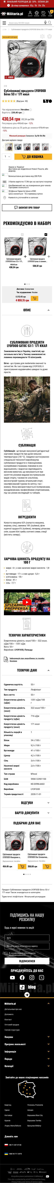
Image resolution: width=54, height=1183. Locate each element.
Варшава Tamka (34, 1121)
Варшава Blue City (35, 1115)
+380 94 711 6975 (15, 1154)
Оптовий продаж (12, 1025)
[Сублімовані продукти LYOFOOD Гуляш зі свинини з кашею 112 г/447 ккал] (37, 244)
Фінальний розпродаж (35, 896)
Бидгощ (8, 1105)
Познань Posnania (35, 1105)
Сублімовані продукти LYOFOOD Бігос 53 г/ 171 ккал (14, 260)
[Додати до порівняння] (42, 36)
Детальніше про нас (13, 1009)
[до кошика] (34, 298)
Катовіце (8, 1115)
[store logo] (12, 14)
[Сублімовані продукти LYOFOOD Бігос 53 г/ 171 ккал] (14, 244)
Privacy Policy (17, 1182)
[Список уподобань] (36, 13)
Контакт (8, 1019)
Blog (32, 987)
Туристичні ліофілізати (13, 896)
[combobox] (30, 23)
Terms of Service (31, 1182)
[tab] (27, 313)
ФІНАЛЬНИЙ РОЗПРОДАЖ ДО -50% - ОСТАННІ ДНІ (27, 1)
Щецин (30, 1110)
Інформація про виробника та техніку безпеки (27, 659)
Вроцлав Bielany (34, 1126)
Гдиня (7, 1110)
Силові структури (12, 1030)
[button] (30, 109)
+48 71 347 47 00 (15, 1145)
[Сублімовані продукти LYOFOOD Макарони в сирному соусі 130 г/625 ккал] (14, 841)
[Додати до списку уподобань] (49, 36)
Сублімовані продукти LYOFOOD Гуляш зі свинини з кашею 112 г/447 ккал (37, 260)
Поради (8, 1058)
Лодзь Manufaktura (13, 1126)
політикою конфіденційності (22, 954)
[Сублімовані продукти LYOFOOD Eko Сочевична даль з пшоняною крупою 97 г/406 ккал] (39, 841)
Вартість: (6, 112)
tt (18, 987)
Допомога (9, 1014)
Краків (7, 1121)
